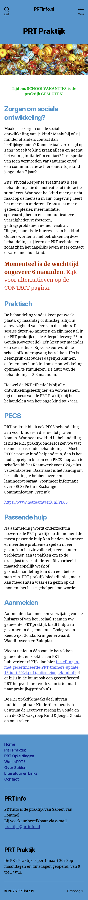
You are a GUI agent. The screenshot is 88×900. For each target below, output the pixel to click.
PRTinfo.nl (44, 9)
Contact (11, 779)
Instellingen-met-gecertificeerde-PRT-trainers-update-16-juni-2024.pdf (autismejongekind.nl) (42, 667)
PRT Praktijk (15, 750)
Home (9, 744)
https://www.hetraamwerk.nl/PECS (36, 502)
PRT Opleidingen (19, 756)
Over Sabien (15, 767)
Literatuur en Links (21, 773)
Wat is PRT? (14, 761)
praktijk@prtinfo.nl (22, 826)
